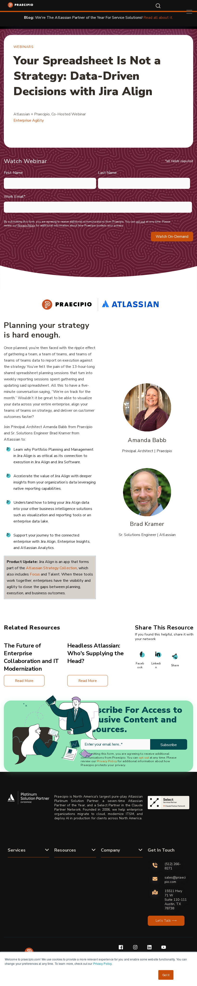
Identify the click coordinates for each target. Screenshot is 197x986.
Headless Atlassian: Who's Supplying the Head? (95, 653)
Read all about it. (158, 17)
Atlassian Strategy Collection (51, 568)
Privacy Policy (102, 963)
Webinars (23, 47)
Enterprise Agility (28, 120)
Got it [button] (165, 975)
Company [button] (110, 850)
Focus (35, 574)
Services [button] (16, 850)
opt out (140, 222)
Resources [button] (65, 850)
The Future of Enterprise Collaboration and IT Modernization (31, 657)
